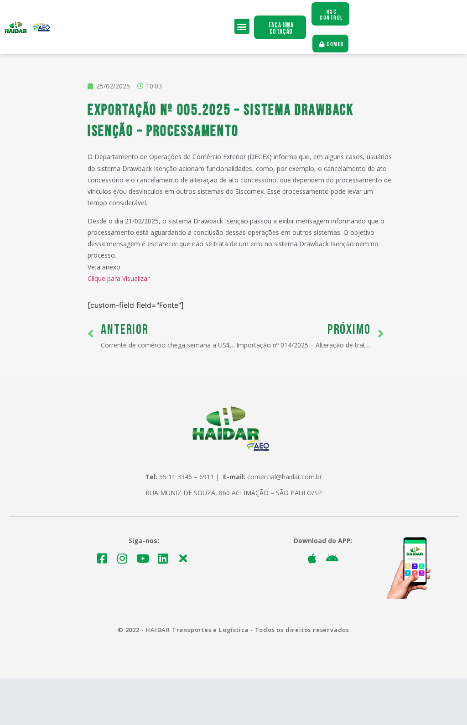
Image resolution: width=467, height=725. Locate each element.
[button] (241, 26)
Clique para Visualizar (119, 278)
